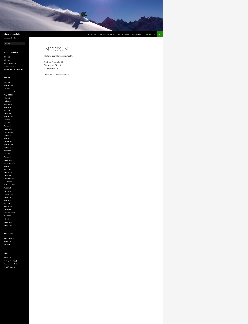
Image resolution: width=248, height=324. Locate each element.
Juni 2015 (7, 135)
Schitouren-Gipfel (107, 34)
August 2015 (8, 132)
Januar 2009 (8, 225)
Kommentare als (11, 264)
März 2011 (7, 203)
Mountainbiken (9, 238)
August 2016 (8, 117)
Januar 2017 (8, 113)
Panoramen (92, 34)
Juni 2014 (7, 148)
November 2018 (9, 92)
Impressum (150, 34)
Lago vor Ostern (9, 66)
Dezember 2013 (9, 163)
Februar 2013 (8, 172)
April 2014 (7, 151)
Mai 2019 (7, 89)
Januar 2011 (8, 210)
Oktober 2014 (9, 141)
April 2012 (7, 188)
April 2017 (7, 107)
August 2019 (8, 86)
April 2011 (7, 200)
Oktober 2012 (9, 182)
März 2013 (7, 169)
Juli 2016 (7, 120)
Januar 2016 (8, 129)
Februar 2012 (8, 194)
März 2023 (7, 82)
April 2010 (7, 216)
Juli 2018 (7, 98)
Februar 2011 (8, 206)
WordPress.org (9, 267)
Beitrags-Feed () (11, 261)
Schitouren (7, 241)
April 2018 (7, 101)
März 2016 (7, 123)
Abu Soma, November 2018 (13, 69)
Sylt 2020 (7, 60)
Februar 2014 (8, 157)
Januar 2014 (8, 160)
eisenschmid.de (12, 34)
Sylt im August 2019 (10, 63)
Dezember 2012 (9, 179)
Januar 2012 (8, 197)
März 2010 (7, 219)
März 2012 (7, 191)
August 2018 (8, 95)
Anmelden (7, 258)
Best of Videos (123, 34)
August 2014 (8, 144)
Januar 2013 (8, 175)
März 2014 (7, 154)
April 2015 (7, 138)
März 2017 (7, 110)
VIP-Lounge (136, 34)
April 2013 (7, 166)
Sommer (7, 244)
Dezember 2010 (9, 213)
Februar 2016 (8, 126)
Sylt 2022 (7, 57)
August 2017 (8, 104)
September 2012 (9, 185)
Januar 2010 (8, 222)
